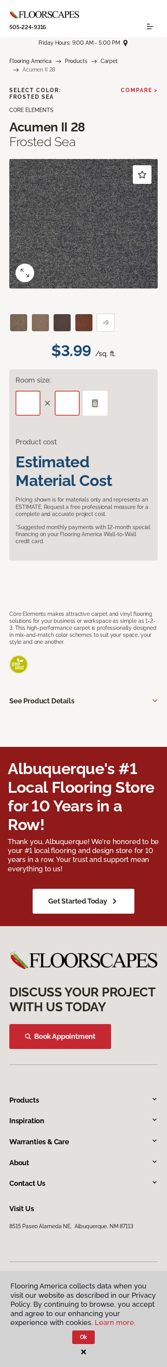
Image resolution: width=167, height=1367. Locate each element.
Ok (83, 1337)
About (19, 1163)
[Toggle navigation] (150, 26)
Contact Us (27, 1183)
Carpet (109, 61)
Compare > (139, 90)
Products (76, 61)
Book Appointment (65, 1036)
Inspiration (26, 1121)
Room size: (33, 380)
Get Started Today (77, 901)
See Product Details (42, 701)
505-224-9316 (27, 27)
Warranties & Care (39, 1142)
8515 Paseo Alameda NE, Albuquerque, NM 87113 (71, 1226)
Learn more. (115, 1322)
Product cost (36, 442)
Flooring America (30, 61)
